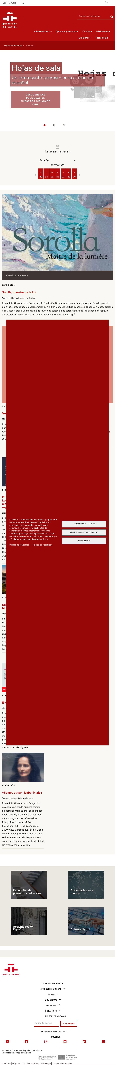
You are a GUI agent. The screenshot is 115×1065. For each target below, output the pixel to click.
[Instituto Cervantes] (11, 968)
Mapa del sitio (18, 1063)
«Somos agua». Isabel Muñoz (22, 792)
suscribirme (69, 1023)
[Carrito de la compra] (106, 2)
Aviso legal (46, 1063)
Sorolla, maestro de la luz (19, 292)
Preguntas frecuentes (53, 1031)
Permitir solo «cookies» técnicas (84, 532)
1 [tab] (44, 125)
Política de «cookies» (42, 545)
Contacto (6, 1063)
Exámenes (84, 37)
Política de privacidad (19, 545)
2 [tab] (54, 125)
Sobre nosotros (42, 31)
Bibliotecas (102, 31)
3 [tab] (64, 125)
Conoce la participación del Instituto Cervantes (35, 101)
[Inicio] (10, 20)
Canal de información (62, 1063)
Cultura (86, 31)
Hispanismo (102, 37)
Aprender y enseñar (66, 31)
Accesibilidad (33, 1063)
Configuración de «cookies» (84, 524)
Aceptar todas (84, 541)
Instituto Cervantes (13, 45)
